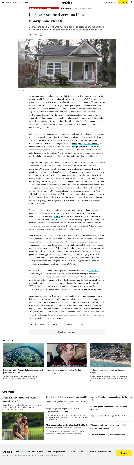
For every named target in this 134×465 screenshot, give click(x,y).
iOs (49, 324)
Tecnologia (65, 8)
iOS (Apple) (77, 143)
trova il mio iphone (71, 324)
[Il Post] (67, 2)
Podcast (18, 2)
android (38, 324)
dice (37, 238)
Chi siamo (19, 452)
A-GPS (57, 216)
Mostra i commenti (67, 332)
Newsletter (10, 2)
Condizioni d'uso (76, 452)
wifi (82, 324)
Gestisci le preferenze (56, 452)
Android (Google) (91, 143)
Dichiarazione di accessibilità (98, 452)
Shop (108, 2)
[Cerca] (23, 2)
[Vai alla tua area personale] (131, 2)
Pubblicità (30, 452)
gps (44, 324)
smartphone (57, 324)
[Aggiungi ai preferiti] (41, 34)
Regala (113, 2)
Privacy (40, 452)
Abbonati (123, 2)
